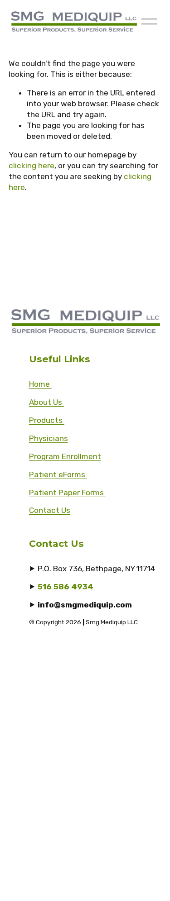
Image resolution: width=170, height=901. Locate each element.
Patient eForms (58, 474)
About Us (46, 402)
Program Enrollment (65, 456)
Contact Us (49, 510)
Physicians (48, 438)
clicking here (31, 165)
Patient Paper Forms (67, 492)
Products (46, 420)
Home (40, 384)
